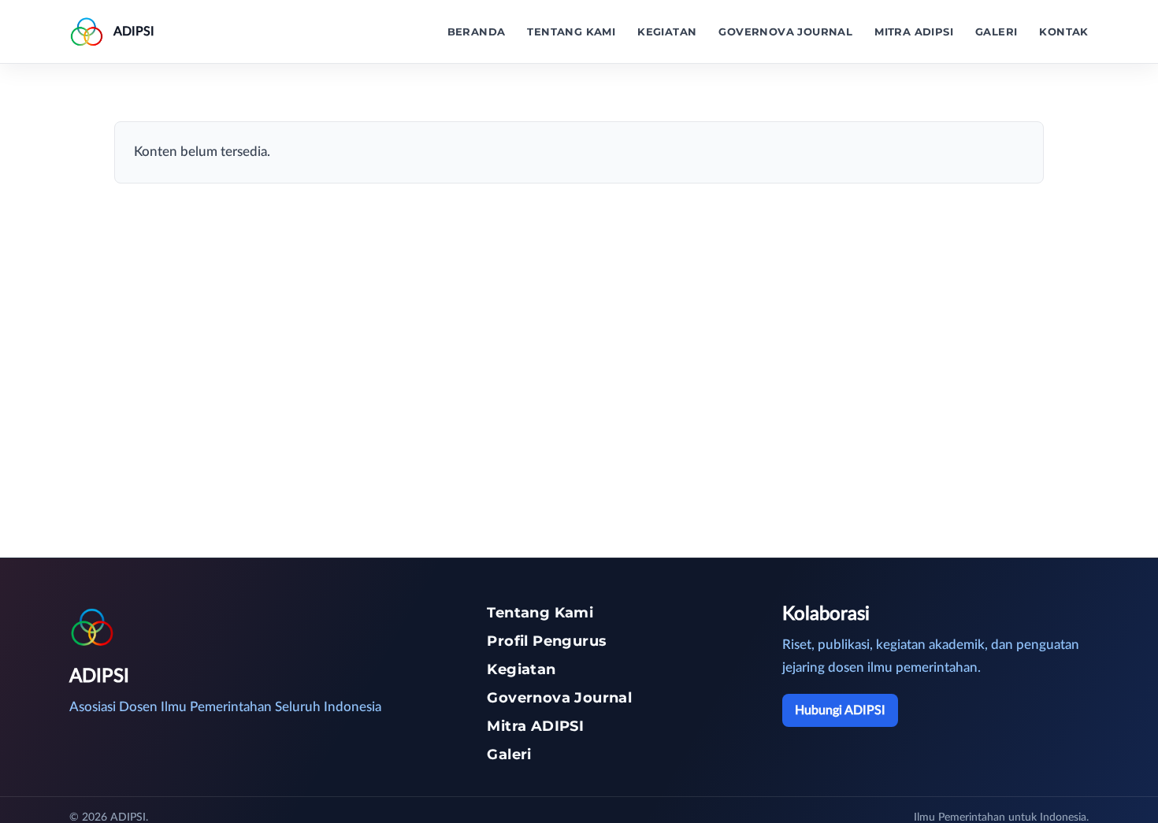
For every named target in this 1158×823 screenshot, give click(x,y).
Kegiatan (666, 31)
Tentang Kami (571, 31)
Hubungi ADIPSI (840, 710)
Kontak (1063, 31)
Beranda (476, 31)
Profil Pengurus (547, 641)
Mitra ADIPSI (913, 31)
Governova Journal (785, 31)
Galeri (996, 31)
